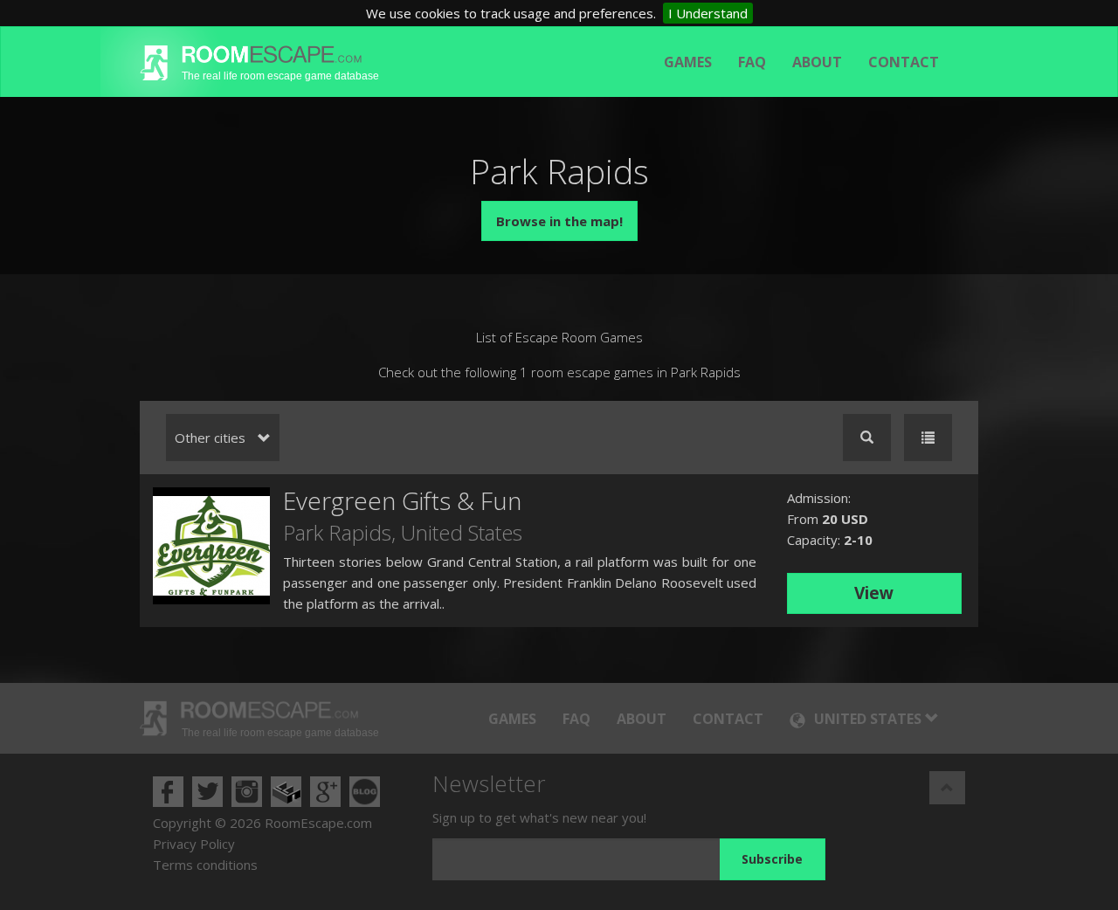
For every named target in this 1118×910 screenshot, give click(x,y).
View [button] (874, 593)
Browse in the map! (559, 221)
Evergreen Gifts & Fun (402, 500)
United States (461, 532)
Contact (903, 62)
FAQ (752, 62)
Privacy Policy (194, 843)
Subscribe (772, 859)
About (817, 62)
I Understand (708, 13)
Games (688, 62)
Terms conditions (205, 864)
